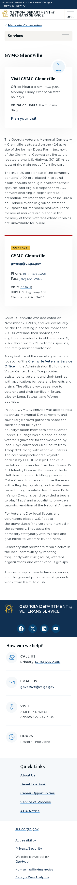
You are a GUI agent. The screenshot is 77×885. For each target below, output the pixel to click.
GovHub (21, 862)
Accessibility (25, 840)
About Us (28, 775)
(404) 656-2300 (47, 662)
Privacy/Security (28, 848)
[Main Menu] (70, 14)
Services (15, 36)
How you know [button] (13, 6)
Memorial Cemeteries (25, 25)
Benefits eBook (33, 784)
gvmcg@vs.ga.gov (26, 264)
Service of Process (35, 802)
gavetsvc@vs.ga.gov (37, 687)
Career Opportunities (37, 793)
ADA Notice (29, 811)
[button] (65, 35)
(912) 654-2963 (30, 279)
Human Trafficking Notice (34, 869)
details (26, 287)
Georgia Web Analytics (32, 877)
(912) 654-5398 (34, 274)
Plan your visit (24, 118)
